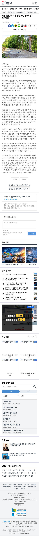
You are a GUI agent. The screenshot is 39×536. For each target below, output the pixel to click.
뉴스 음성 (18, 30)
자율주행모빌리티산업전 (11, 424)
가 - (31, 26)
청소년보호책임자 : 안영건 (20, 486)
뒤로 (15, 179)
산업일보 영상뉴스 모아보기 (18, 185)
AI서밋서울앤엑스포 (10, 413)
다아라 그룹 (18, 505)
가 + (35, 26)
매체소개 (5, 484)
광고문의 (16, 488)
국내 (11, 391)
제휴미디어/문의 (32, 486)
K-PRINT (6, 419)
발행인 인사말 (12, 484)
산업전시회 (13, 8)
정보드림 (23, 488)
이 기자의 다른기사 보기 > (11, 199)
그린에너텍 (7, 401)
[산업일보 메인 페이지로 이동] (7, 3)
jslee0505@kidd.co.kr (21, 196)
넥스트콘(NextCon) (10, 407)
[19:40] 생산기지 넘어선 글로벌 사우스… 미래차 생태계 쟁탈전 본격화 (22, 12)
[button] (22, 25)
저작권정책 (33, 484)
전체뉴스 (5, 8)
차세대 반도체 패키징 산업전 (13, 430)
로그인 (32, 234)
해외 (28, 391)
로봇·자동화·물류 (25, 8)
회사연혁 (20, 484)
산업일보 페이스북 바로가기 (18, 189)
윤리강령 (27, 484)
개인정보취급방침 (7, 486)
